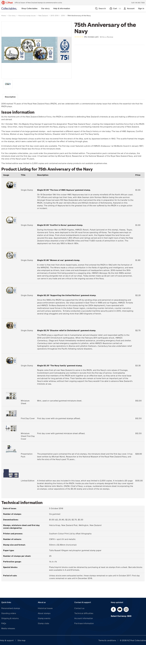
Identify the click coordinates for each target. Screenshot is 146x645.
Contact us (79, 608)
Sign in (141, 8)
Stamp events (44, 618)
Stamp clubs (43, 623)
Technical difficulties (83, 613)
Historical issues (45, 608)
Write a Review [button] (106, 37)
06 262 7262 (140, 3)
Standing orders (8, 613)
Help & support (7, 640)
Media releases (8, 628)
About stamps (44, 613)
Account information (83, 618)
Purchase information (84, 623)
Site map (22, 640)
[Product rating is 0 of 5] (78, 37)
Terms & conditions (107, 640)
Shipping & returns (10, 618)
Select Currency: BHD (121, 616)
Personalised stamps (10, 608)
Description (10, 97)
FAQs (3, 623)
